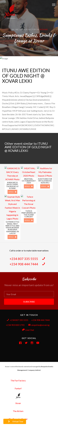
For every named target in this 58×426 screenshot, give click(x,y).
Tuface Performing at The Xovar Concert (28, 214)
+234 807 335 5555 (24, 259)
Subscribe (29, 301)
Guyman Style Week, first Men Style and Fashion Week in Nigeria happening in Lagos (12, 227)
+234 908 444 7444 (24, 264)
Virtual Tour (17, 421)
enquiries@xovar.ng (40, 325)
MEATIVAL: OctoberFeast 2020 (29, 181)
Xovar (44, 29)
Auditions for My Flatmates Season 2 (45, 181)
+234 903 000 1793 (15, 325)
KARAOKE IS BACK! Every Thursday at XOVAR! (12, 185)
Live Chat (29, 330)
